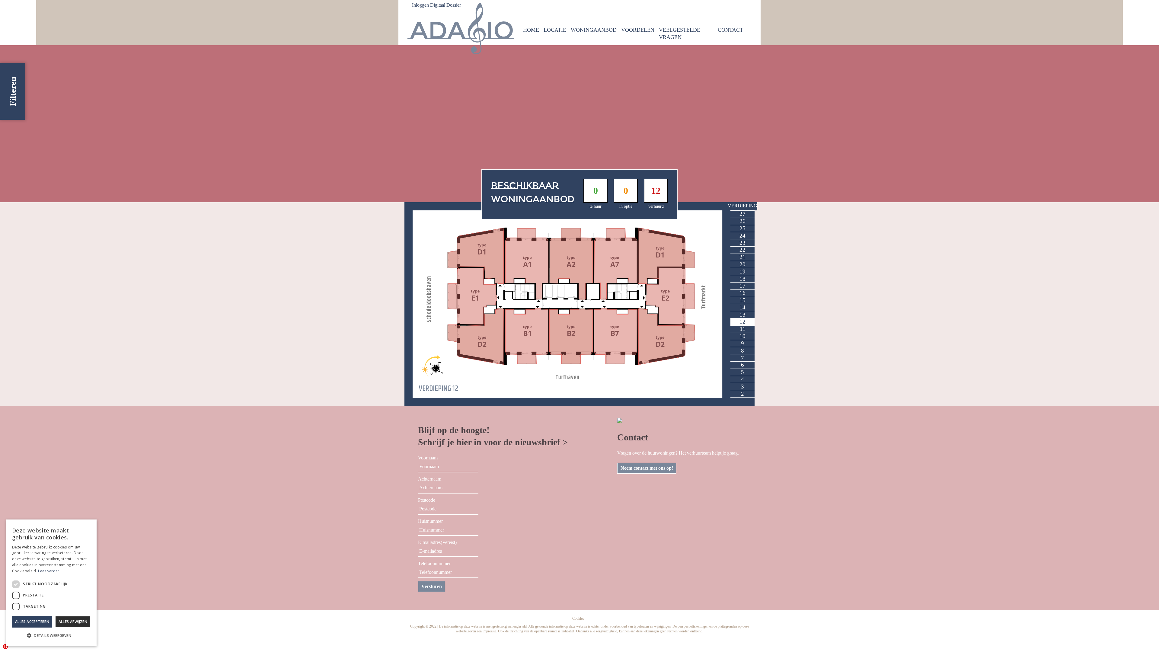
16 (742, 293)
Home (531, 30)
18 (742, 279)
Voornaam (428, 457)
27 (742, 214)
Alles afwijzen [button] (73, 621)
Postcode (426, 500)
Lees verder (48, 571)
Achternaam (429, 478)
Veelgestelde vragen (679, 33)
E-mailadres (437, 542)
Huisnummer (430, 521)
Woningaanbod (594, 30)
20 (742, 264)
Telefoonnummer (434, 563)
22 (742, 250)
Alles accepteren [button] (32, 621)
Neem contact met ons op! (647, 468)
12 (742, 321)
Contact (730, 30)
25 (742, 228)
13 (742, 315)
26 (742, 221)
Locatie (555, 30)
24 (742, 235)
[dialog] (51, 582)
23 (742, 243)
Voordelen (637, 30)
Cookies (578, 618)
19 (742, 271)
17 (742, 286)
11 (743, 329)
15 (742, 300)
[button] (51, 635)
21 (742, 257)
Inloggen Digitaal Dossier (436, 5)
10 (742, 336)
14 (742, 307)
